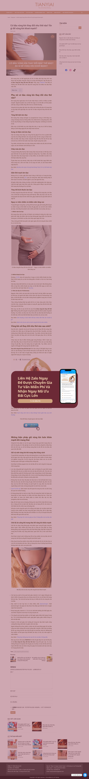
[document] (44, 389)
